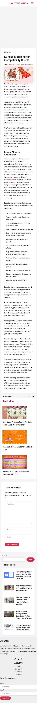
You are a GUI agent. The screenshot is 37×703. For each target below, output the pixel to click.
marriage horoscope (20, 97)
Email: (2, 690)
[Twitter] (18, 659)
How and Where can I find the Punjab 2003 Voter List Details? (23, 627)
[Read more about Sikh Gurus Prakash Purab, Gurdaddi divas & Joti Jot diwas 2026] (14, 412)
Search (4, 556)
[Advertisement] (18, 26)
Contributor (18, 672)
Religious (7, 52)
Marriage (30, 64)
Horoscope (23, 64)
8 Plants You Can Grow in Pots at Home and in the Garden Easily (24, 588)
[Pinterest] (22, 659)
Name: (2, 683)
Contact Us (18, 669)
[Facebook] (15, 659)
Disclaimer (18, 674)
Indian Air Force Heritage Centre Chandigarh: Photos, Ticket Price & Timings (24, 614)
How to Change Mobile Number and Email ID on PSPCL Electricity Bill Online (24, 575)
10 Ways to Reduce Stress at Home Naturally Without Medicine (23, 600)
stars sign (12, 180)
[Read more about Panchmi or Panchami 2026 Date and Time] (14, 437)
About (18, 666)
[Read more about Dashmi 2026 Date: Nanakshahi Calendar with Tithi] (14, 462)
